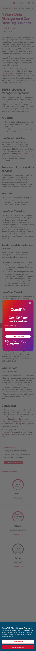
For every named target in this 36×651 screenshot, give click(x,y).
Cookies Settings (18, 641)
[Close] (33, 625)
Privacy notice (14, 343)
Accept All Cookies (18, 647)
